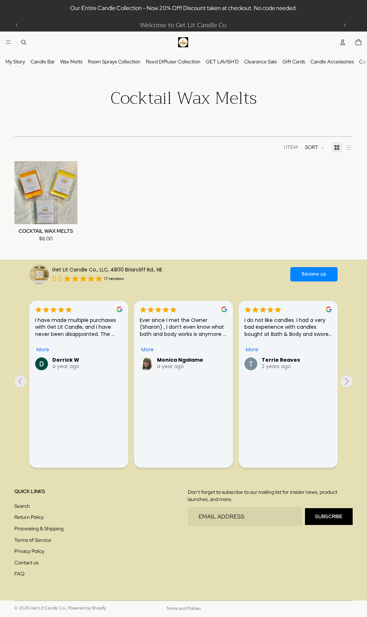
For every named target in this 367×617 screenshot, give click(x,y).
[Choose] (66, 213)
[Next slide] (345, 25)
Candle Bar (42, 61)
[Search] (24, 42)
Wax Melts (71, 61)
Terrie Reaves (281, 359)
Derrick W (65, 359)
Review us (314, 274)
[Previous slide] (17, 25)
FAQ (19, 574)
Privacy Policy (29, 551)
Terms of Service (32, 540)
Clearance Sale (260, 61)
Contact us (26, 562)
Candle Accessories (332, 61)
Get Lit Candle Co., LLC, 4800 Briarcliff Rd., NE (107, 269)
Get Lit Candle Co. (48, 608)
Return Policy (29, 517)
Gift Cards (293, 61)
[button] (315, 147)
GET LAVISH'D (222, 61)
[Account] (343, 42)
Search (22, 506)
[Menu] (8, 42)
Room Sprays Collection (114, 61)
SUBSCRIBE (329, 516)
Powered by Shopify (87, 608)
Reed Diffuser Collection (173, 61)
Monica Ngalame (180, 359)
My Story (15, 61)
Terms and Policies (183, 608)
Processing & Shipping (38, 528)
